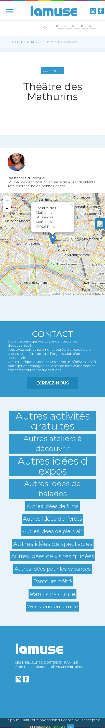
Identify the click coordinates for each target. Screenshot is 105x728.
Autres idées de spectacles (52, 544)
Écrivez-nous (52, 383)
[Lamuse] (54, 11)
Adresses (34, 42)
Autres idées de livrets (52, 518)
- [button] (7, 207)
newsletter (100, 223)
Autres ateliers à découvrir (52, 443)
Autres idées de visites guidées (52, 556)
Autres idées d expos (53, 466)
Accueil (17, 42)
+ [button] (7, 200)
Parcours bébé (52, 581)
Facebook (101, 11)
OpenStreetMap (75, 293)
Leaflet (55, 293)
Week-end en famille (52, 606)
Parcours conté (52, 594)
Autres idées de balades (52, 488)
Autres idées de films (52, 506)
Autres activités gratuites (53, 421)
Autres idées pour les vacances (53, 569)
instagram (93, 11)
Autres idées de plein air (52, 531)
